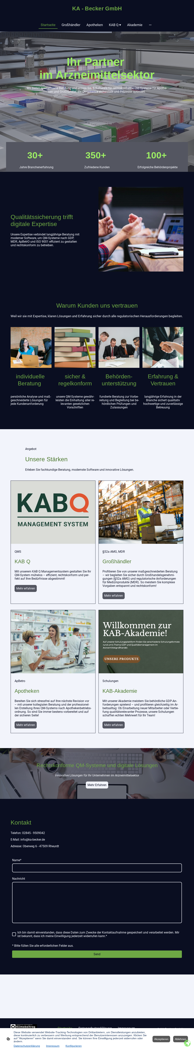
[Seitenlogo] (97, 13)
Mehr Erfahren (97, 785)
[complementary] (187, 1043)
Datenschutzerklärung (27, 1045)
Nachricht (18, 878)
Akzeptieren (161, 1039)
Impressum (52, 1045)
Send (97, 954)
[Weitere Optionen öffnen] (150, 25)
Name (16, 860)
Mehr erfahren (25, 588)
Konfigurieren (74, 1045)
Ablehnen (180, 1039)
